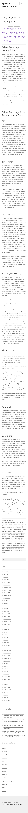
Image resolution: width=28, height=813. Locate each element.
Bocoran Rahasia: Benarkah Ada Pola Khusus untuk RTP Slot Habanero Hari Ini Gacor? (14, 736)
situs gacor (4, 764)
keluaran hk (4, 751)
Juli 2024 (6, 632)
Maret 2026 (6, 579)
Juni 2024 (6, 634)
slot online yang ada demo (17, 547)
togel (3, 761)
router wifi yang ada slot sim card (10, 540)
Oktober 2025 (7, 592)
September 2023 (7, 658)
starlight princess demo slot (9, 550)
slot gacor (4, 784)
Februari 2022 (7, 700)
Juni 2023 (6, 666)
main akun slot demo (7, 538)
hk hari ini (4, 758)
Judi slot (4, 791)
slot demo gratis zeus (11, 543)
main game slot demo (18, 538)
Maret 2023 (6, 674)
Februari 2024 (7, 645)
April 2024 (6, 640)
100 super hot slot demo (10, 522)
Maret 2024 (6, 642)
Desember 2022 (7, 682)
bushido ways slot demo (11, 524)
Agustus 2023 (7, 661)
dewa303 (4, 778)
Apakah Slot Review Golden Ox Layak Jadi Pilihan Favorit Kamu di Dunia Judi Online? (14, 731)
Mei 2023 (6, 668)
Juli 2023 (6, 663)
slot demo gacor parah (10, 541)
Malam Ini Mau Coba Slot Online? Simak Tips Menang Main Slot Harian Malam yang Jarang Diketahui (14, 721)
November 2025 (7, 590)
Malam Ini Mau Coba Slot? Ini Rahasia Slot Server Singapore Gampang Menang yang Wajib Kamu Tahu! (14, 715)
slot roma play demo (7, 548)
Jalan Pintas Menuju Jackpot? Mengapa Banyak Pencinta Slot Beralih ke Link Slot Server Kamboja (13, 727)
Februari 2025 (7, 613)
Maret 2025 (6, 611)
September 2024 (7, 627)
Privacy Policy (5, 804)
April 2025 (6, 608)
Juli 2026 (6, 572)
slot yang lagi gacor (17, 548)
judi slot (4, 748)
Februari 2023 (7, 676)
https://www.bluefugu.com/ (8, 781)
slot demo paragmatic (13, 545)
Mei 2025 (6, 606)
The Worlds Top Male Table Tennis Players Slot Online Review (13, 35)
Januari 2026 (7, 585)
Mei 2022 (6, 692)
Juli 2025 (6, 600)
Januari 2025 (7, 616)
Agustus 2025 (7, 598)
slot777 (3, 787)
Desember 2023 (7, 650)
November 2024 (7, 621)
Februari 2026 (7, 582)
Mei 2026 (6, 574)
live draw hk (5, 754)
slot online (4, 768)
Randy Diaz (17, 26)
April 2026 (6, 577)
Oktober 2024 (7, 624)
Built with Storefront (16, 804)
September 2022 (7, 689)
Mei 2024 (6, 637)
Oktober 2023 (7, 655)
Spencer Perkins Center (9, 5)
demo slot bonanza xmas (10, 527)
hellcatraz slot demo (9, 536)
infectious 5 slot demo (20, 536)
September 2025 (7, 595)
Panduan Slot (10, 520)
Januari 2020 (7, 703)
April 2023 (6, 671)
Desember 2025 (7, 587)
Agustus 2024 (7, 629)
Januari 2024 (7, 648)
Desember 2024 (7, 619)
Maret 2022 (6, 697)
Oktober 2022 (7, 687)
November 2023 (7, 653)
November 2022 (7, 684)
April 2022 (6, 695)
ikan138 (4, 771)
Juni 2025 (6, 603)
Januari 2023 (7, 679)
